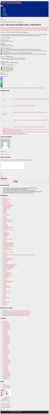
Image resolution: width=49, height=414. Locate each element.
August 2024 (6, 343)
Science (5, 284)
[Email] (24, 82)
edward (4, 315)
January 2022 (6, 371)
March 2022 (5, 370)
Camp (4, 216)
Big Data (11, 28)
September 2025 (7, 328)
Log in (4, 384)
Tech (4, 294)
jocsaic (4, 253)
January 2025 (6, 337)
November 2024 (6, 340)
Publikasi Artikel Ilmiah (8, 281)
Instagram (5, 14)
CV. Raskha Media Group (8, 227)
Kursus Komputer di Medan (9, 265)
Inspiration (5, 247)
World (4, 305)
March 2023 (5, 358)
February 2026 (6, 323)
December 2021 (6, 372)
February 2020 (6, 378)
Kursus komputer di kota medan (10, 264)
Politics (5, 278)
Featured (5, 236)
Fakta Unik (5, 235)
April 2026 (5, 322)
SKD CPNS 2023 (7, 292)
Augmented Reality (5, 28)
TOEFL (4, 295)
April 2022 (5, 369)
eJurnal (4, 12)
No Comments (44, 30)
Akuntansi (22, 27)
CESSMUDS (16, 28)
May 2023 (5, 357)
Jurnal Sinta (5, 260)
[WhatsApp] (24, 84)
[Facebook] (24, 78)
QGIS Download (6, 282)
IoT (35, 30)
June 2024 (5, 345)
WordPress (5, 304)
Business (5, 212)
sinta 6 (4, 290)
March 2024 (5, 348)
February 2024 (6, 349)
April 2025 (5, 334)
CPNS (4, 223)
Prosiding (39, 30)
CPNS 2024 (5, 226)
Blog (4, 11)
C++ (4, 214)
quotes (4, 283)
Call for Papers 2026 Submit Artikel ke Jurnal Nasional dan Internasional (19, 190)
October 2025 (6, 327)
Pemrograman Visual (7, 275)
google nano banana (7, 239)
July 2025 (5, 330)
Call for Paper (6, 215)
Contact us (5, 15)
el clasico (5, 232)
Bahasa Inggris (6, 208)
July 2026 (5, 321)
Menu (2, 6)
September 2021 (7, 375)
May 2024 (5, 346)
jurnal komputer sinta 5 (8, 258)
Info (4, 13)
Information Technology (10, 30)
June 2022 (5, 366)
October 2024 (6, 341)
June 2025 (5, 331)
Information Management (36, 28)
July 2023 (5, 354)
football (5, 238)
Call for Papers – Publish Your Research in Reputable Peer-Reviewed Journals (20, 188)
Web (4, 302)
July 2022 (5, 365)
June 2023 (5, 355)
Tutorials (5, 296)
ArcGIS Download (7, 202)
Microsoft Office (6, 269)
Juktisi (4, 256)
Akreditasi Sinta (6, 199)
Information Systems (7, 245)
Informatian (5, 241)
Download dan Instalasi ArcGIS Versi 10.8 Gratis (20, 310)
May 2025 (5, 333)
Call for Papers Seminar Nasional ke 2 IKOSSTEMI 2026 (15, 189)
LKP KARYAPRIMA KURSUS (15, 411)
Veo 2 (4, 300)
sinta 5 (4, 289)
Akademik (5, 198)
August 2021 (6, 376)
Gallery (4, 10)
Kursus (4, 263)
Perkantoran (5, 277)
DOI (4, 230)
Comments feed (6, 386)
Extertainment (6, 234)
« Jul (2, 410)
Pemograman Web (7, 272)
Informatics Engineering (24, 28)
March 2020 (5, 377)
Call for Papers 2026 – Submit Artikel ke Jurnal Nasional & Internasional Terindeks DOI (22, 191)
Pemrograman (6, 274)
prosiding (42, 87)
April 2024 (5, 347)
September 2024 (7, 342)
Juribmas (5, 257)
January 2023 (6, 359)
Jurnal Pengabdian (7, 259)
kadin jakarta (6, 313)
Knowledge (5, 262)
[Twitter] (24, 80)
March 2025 (5, 335)
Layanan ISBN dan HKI (8, 266)
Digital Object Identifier (8, 229)
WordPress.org (6, 387)
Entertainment (6, 233)
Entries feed (6, 385)
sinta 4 (4, 288)
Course (4, 9)
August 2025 (6, 329)
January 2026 (6, 324)
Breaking (5, 210)
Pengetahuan (6, 276)
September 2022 (7, 364)
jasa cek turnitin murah (8, 252)
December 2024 (6, 339)
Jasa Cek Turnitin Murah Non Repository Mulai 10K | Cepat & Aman (18, 192)
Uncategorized (6, 298)
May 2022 (5, 367)
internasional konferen (34, 87)
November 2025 (6, 325)
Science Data (6, 286)
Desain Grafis (6, 228)
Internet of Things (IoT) (29, 30)
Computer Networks (7, 220)
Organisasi (5, 271)
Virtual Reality (6, 301)
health (4, 240)
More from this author (5, 154)
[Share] (24, 86)
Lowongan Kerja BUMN (8, 268)
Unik (4, 299)
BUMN (4, 211)
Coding (4, 218)
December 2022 (6, 360)
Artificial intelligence (32, 27)
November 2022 (6, 361)
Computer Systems (7, 221)
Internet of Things (20, 30)
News (4, 270)
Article (25, 27)
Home (4, 8)
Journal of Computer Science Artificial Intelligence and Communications (19, 254)
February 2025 (6, 336)
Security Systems (7, 287)
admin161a (4, 27)
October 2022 (6, 363)
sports (4, 293)
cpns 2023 (5, 224)
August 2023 (6, 353)
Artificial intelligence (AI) (42, 27)
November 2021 (6, 373)
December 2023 (6, 352)
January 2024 (6, 351)
